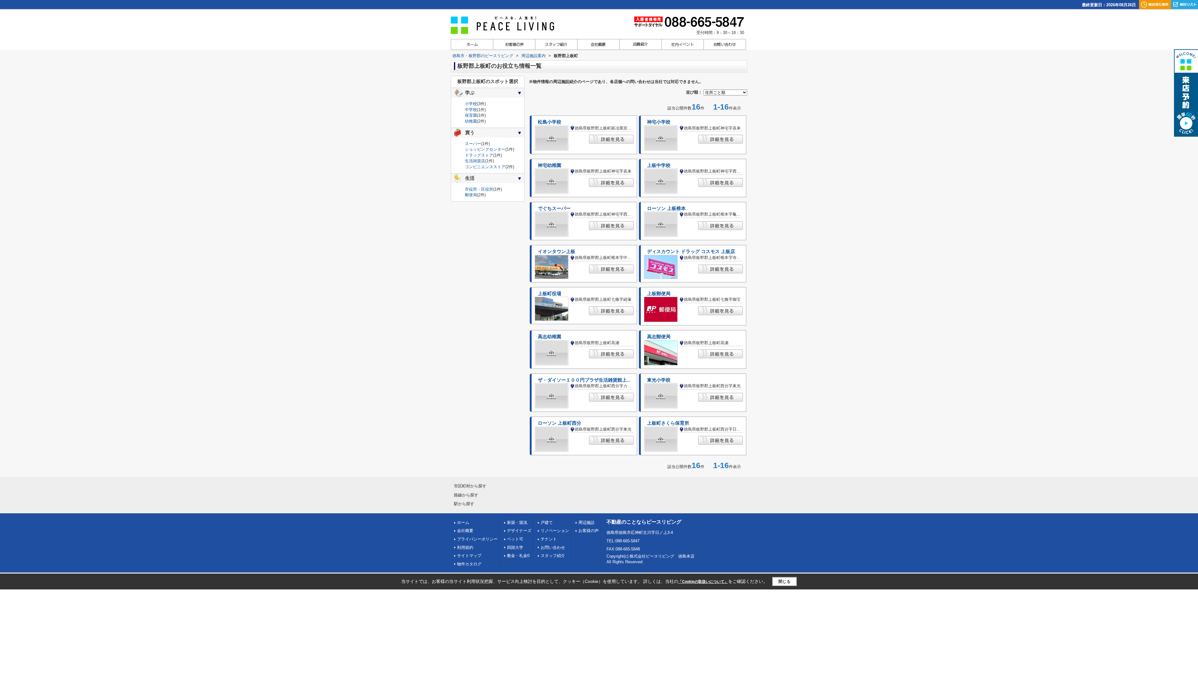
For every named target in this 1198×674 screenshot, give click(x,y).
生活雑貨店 (475, 161)
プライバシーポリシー (477, 539)
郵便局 (471, 195)
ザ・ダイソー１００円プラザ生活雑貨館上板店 (587, 380)
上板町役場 (549, 293)
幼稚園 (471, 121)
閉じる (784, 581)
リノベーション (555, 530)
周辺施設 (586, 522)
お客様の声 (588, 530)
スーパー (473, 143)
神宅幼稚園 (549, 165)
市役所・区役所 (479, 189)
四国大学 (515, 547)
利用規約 (465, 547)
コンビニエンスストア (485, 166)
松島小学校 (549, 122)
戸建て (547, 522)
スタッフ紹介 (553, 555)
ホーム (463, 522)
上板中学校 (658, 165)
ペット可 (515, 539)
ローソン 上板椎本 (666, 208)
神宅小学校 (658, 122)
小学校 (471, 103)
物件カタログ (469, 564)
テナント (549, 539)
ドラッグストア (479, 155)
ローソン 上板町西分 (559, 423)
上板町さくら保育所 (668, 423)
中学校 (471, 109)
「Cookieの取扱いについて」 (703, 581)
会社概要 (465, 530)
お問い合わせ (553, 547)
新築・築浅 (517, 522)
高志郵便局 (658, 336)
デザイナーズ (519, 530)
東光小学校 (658, 380)
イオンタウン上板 (556, 251)
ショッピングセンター (485, 149)
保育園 (471, 115)
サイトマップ (469, 555)
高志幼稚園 (549, 336)
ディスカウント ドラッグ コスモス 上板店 (691, 251)
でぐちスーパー (554, 208)
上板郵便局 (658, 293)
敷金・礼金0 (518, 555)
